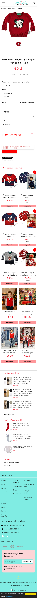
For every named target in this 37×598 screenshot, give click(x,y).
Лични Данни (5, 492)
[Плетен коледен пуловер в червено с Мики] (18, 45)
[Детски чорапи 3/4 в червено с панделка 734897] (8, 427)
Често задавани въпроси (27, 492)
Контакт (16, 490)
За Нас (3, 488)
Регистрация (17, 486)
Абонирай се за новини (12, 462)
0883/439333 (14, 532)
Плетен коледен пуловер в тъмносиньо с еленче (9, 235)
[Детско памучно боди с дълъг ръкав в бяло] (8, 449)
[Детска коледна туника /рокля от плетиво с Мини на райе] (27, 266)
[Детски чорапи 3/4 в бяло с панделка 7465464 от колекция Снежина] (8, 438)
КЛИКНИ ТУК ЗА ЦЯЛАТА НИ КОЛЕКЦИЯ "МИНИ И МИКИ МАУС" (17, 147)
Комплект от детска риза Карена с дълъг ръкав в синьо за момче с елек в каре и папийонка (27, 313)
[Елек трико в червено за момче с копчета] (9, 309)
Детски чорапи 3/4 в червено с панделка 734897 (21, 425)
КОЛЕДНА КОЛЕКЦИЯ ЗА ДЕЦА (14, 8)
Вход (3, 484)
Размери (4, 511)
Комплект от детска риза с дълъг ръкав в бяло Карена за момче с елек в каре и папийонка (27, 351)
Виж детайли (9, 206)
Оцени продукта (8, 160)
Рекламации (17, 494)
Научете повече (9, 596)
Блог (3, 507)
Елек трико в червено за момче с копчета (9, 313)
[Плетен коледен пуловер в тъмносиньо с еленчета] (27, 188)
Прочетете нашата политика (19, 585)
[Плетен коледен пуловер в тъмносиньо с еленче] (9, 227)
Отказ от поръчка (5, 516)
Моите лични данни (19, 590)
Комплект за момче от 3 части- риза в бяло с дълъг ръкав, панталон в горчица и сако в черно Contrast (23, 392)
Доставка (27, 480)
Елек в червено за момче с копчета (9, 351)
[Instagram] (7, 536)
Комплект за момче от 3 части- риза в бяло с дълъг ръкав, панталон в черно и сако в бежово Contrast (23, 404)
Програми (4, 503)
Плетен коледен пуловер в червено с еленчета (27, 235)
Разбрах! (30, 594)
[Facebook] (3, 536)
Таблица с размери (28, 102)
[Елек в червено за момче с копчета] (9, 348)
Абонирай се (9, 414)
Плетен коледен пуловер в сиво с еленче (9, 274)
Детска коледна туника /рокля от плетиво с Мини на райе (27, 274)
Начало (3, 8)
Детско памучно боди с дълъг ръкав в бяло (22, 447)
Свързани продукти (12, 168)
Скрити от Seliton (9, 152)
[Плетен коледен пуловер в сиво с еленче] (9, 266)
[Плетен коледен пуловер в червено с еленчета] (27, 227)
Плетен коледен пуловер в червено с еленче (9, 196)
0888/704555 (14, 529)
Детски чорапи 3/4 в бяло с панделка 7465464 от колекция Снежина (22, 436)
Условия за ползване (16, 481)
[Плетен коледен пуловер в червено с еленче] (9, 188)
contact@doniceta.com (16, 525)
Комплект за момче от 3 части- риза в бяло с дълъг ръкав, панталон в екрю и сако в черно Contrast (23, 380)
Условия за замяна (28, 498)
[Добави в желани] (32, 134)
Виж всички (7, 465)
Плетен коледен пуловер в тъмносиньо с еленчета (27, 196)
